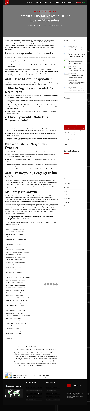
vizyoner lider (20, 336)
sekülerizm (8, 315)
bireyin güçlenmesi (22, 239)
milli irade (8, 300)
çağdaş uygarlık (10, 247)
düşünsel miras (21, 257)
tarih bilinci (18, 320)
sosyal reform (9, 320)
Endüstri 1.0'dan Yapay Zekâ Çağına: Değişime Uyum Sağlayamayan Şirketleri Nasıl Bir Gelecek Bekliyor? (77, 55)
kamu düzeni (19, 282)
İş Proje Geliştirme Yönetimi (52, 396)
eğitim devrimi (9, 259)
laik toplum (16, 290)
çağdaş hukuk (9, 244)
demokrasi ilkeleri (17, 252)
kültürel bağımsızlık (11, 287)
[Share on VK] (54, 284)
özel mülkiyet (23, 305)
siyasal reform (26, 315)
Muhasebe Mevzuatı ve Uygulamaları (34, 390)
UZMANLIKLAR (48, 2)
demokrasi (8, 252)
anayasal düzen (20, 231)
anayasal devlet (10, 231)
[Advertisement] (74, 111)
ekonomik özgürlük (11, 265)
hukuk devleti (9, 275)
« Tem (65, 144)
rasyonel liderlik (10, 313)
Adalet (7, 229)
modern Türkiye (9, 303)
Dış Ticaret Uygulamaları (52, 387)
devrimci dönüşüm (10, 254)
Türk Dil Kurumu (10, 328)
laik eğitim (8, 290)
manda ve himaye (10, 295)
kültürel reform (21, 287)
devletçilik (26, 252)
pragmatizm (22, 310)
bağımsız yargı (9, 237)
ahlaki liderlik (15, 229)
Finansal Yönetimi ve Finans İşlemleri (34, 393)
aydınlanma (20, 234)
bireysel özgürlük (19, 242)
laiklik (22, 290)
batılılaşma (18, 237)
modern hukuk (24, 300)
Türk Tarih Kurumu (10, 331)
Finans (65, 191)
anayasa (22, 229)
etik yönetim (9, 270)
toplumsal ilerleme (10, 326)
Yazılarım (52, 11)
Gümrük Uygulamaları (51, 390)
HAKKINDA (38, 2)
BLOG (63, 2)
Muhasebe (66, 202)
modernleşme (19, 303)
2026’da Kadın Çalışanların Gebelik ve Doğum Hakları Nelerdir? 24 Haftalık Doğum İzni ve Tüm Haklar (76, 49)
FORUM (57, 2)
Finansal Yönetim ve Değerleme (53, 399)
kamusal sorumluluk (20, 285)
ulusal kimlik (18, 333)
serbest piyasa (16, 315)
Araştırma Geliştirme (30, 396)
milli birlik (18, 298)
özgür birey (9, 308)
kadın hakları (22, 280)
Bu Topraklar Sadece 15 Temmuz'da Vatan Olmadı (76, 69)
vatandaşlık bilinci (10, 336)
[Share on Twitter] (48, 284)
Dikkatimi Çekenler (41, 11)
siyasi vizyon (9, 318)
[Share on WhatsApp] (56, 284)
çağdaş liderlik (19, 244)
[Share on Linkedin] (51, 284)
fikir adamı (16, 270)
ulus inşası (19, 331)
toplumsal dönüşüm (21, 323)
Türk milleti (18, 328)
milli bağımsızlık (10, 298)
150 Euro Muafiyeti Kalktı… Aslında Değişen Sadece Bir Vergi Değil (76, 62)
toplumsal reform (21, 326)
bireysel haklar (9, 242)
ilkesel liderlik (17, 277)
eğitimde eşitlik (9, 262)
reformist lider (19, 313)
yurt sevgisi (9, 338)
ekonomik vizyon (22, 265)
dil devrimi (19, 254)
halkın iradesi (19, 272)
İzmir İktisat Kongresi (11, 280)
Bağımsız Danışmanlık (31, 399)
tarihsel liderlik (10, 323)
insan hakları (26, 277)
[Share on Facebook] (45, 284)
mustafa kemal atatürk (11, 305)
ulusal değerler (9, 333)
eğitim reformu (18, 259)
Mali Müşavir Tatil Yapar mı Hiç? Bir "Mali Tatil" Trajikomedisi (77, 83)
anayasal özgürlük (11, 234)
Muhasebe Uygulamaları (51, 393)
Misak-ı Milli (15, 300)
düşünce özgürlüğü (11, 257)
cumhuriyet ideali (10, 249)
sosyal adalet (17, 318)
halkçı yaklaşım (10, 272)
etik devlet (20, 267)
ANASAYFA (29, 2)
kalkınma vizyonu (10, 282)
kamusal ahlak (9, 285)
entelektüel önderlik (11, 267)
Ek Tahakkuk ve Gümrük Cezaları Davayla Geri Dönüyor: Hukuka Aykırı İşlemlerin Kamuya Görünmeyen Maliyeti (76, 76)
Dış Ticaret (66, 187)
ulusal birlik (27, 331)
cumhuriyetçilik (20, 249)
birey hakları (26, 237)
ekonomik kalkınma (20, 262)
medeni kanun (19, 295)
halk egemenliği (25, 270)
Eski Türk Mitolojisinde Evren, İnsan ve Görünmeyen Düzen (77, 90)
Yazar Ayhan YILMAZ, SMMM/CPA (50, 25)
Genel (65, 195)
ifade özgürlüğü (18, 275)
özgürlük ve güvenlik (11, 310)
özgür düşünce (17, 308)
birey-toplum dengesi (11, 239)
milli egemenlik (25, 298)
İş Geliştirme (67, 198)
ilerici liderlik (9, 277)
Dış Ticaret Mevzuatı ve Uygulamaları (34, 387)
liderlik (19, 292)
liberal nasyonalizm (11, 292)
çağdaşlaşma (20, 247)
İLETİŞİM (70, 2)
